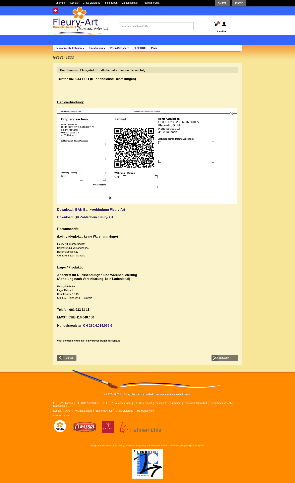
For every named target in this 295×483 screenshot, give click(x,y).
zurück (69, 357)
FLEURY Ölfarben (63, 403)
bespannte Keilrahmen (168, 403)
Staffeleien (59, 406)
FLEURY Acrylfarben (88, 403)
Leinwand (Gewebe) (196, 403)
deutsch (222, 3)
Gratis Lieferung (124, 410)
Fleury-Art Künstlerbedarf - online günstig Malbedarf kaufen (80, 20)
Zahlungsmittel (104, 410)
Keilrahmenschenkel (222, 403)
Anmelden (221, 31)
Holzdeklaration (83, 410)
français (239, 3)
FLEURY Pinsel (143, 403)
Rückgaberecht (145, 410)
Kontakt (57, 410)
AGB (67, 410)
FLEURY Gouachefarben (117, 403)
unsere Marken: (61, 415)
